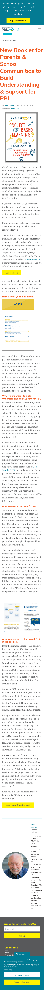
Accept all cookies (22, 982)
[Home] (10, 29)
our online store (32, 259)
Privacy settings (22, 954)
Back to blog (11, 40)
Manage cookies (22, 975)
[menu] (39, 29)
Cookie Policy (8, 969)
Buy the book (12, 273)
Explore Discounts (18, 20)
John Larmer (9, 105)
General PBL (15, 108)
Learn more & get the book (18, 805)
